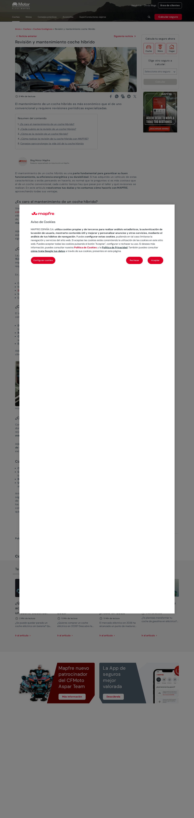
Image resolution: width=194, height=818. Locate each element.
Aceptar (155, 260)
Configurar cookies (43, 260)
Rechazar (134, 260)
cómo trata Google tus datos (48, 251)
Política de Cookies (85, 247)
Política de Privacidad (114, 247)
